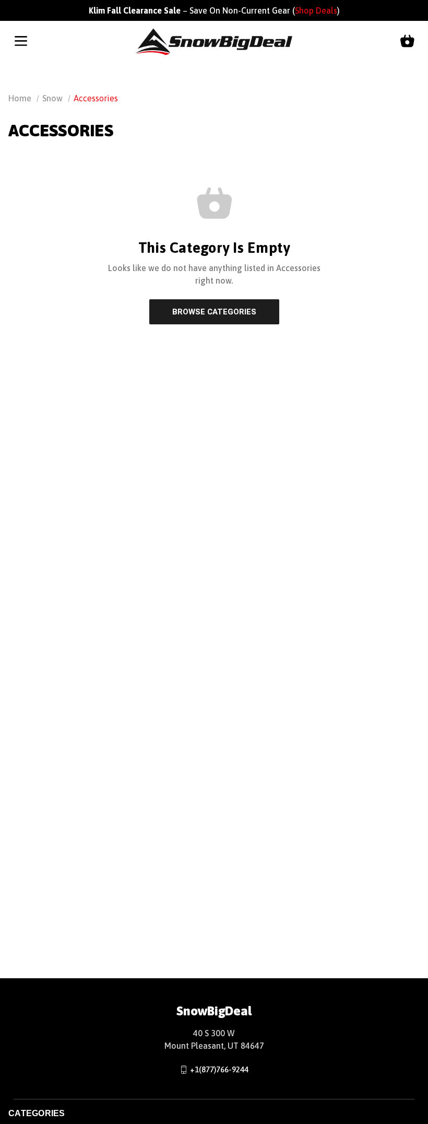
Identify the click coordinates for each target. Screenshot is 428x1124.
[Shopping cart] (407, 41)
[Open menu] (20, 41)
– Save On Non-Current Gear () (214, 10)
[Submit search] (409, 76)
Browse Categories (214, 312)
